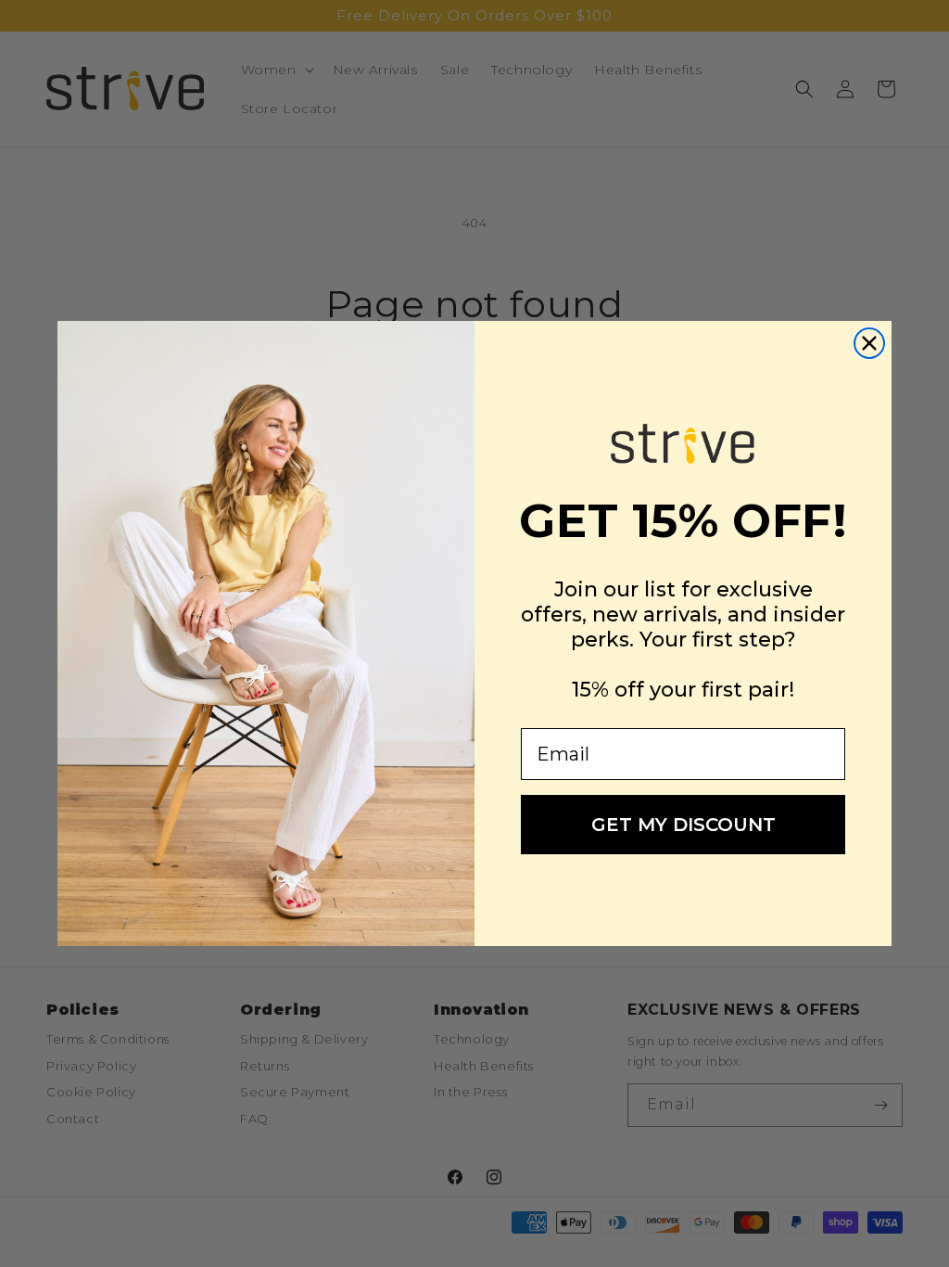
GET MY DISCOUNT (683, 824)
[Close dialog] (869, 343)
